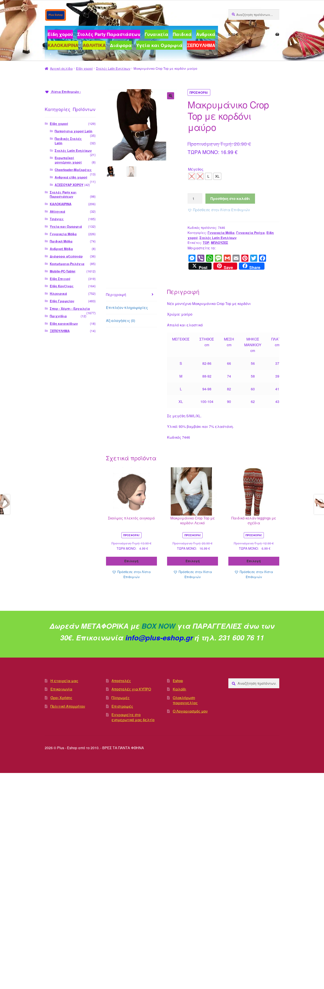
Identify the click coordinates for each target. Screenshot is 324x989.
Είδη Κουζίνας (62, 286)
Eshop (178, 680)
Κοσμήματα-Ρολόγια (67, 263)
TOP (206, 242)
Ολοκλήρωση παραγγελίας (185, 700)
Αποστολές (121, 680)
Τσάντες (57, 219)
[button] (170, 95)
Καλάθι (179, 689)
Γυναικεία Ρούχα (250, 232)
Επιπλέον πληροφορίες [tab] (127, 307)
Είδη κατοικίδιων (64, 323)
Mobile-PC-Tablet (62, 271)
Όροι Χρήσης (61, 697)
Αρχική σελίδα (61, 68)
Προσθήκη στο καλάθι (230, 198)
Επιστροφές (122, 706)
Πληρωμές (121, 697)
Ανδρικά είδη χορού (71, 177)
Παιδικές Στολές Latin (68, 140)
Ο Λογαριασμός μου (190, 711)
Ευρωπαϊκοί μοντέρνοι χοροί (68, 160)
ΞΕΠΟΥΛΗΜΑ (60, 331)
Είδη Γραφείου (62, 301)
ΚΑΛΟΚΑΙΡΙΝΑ (60, 204)
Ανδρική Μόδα (61, 248)
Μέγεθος (195, 169)
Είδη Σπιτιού (60, 278)
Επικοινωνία (61, 689)
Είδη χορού (84, 68)
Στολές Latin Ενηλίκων (113, 68)
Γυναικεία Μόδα (221, 232)
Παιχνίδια (58, 316)
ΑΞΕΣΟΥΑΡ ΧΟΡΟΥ (69, 184)
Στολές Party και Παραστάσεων (63, 194)
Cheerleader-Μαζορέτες (73, 169)
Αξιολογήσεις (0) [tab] (120, 320)
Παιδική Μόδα (61, 241)
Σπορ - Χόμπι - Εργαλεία (70, 308)
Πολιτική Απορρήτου (67, 706)
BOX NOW (158, 626)
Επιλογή (131, 561)
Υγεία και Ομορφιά (66, 226)
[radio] (191, 176)
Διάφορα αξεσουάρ (66, 256)
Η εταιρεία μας (64, 680)
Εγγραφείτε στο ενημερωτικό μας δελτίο (133, 717)
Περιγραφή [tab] (116, 294)
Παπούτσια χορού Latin (73, 131)
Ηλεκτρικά (58, 293)
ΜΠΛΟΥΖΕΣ (219, 242)
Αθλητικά (57, 211)
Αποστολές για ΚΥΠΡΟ (131, 689)
